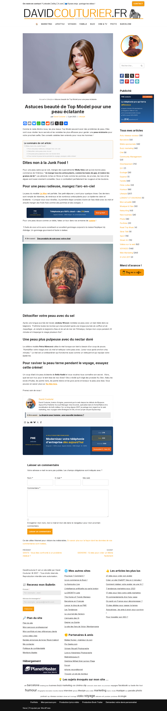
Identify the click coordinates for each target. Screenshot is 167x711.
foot (141, 685)
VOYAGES (72, 24)
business (53, 685)
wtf (103, 696)
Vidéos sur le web (127, 244)
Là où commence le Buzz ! (75, 580)
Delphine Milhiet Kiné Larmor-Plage (79, 661)
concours (90, 685)
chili (73, 685)
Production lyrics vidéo (69, 702)
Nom (30, 478)
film (137, 685)
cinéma (79, 685)
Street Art (124, 240)
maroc (109, 691)
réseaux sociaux (56, 696)
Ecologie (123, 172)
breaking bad (44, 685)
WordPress (45, 708)
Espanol (123, 177)
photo (139, 690)
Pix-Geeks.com (70, 644)
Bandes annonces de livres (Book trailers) (41, 640)
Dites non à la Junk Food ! (35, 146)
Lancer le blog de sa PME (75, 605)
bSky (54, 4)
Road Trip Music (127, 227)
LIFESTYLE (60, 24)
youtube (107, 696)
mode (114, 691)
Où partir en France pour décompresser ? (124, 601)
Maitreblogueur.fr (72, 657)
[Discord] (132, 81)
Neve (25, 708)
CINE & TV (102, 24)
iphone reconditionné (73, 669)
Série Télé (124, 231)
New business (126, 215)
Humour (123, 189)
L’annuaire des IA (71, 618)
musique (120, 690)
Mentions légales (30, 652)
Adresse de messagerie (32, 598)
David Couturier (60, 117)
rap (48, 696)
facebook (123, 685)
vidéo (80, 696)
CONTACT (138, 4)
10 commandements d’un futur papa (121, 597)
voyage (89, 696)
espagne (114, 685)
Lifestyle (50, 99)
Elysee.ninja (73, 4)
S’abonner (28, 609)
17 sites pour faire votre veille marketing (123, 593)
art (25, 685)
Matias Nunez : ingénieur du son (78, 640)
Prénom (26, 589)
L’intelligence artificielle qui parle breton (81, 588)
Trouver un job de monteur (76, 674)
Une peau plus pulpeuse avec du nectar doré (44, 154)
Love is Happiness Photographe (78, 653)
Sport (122, 236)
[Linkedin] (28, 422)
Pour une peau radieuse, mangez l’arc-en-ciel (44, 149)
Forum (67, 665)
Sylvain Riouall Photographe (76, 648)
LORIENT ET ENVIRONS (130, 198)
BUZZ (92, 24)
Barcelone (124, 140)
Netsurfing (124, 210)
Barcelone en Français (74, 601)
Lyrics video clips (30, 636)
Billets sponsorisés (128, 144)
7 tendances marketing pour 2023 (120, 588)
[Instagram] (25, 422)
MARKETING (46, 24)
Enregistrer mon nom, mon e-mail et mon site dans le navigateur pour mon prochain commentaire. (63, 524)
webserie (98, 696)
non (126, 691)
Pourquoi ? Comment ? (74, 576)
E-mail (58, 478)
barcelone (33, 685)
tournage (73, 696)
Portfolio (123, 223)
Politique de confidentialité (34, 648)
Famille (123, 181)
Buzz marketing (126, 148)
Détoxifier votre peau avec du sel (39, 151)
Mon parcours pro (48, 702)
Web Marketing (126, 253)
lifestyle (82, 690)
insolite (55, 691)
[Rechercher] (141, 65)
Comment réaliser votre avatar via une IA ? (124, 584)
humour (31, 690)
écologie (122, 696)
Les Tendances (70, 609)
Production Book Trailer (92, 702)
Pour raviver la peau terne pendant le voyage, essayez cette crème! (52, 156)
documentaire (106, 685)
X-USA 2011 (125, 257)
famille (133, 685)
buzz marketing (64, 685)
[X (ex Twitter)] (132, 76)
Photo (122, 219)
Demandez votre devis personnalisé (121, 702)
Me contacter (28, 644)
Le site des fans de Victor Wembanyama (81, 626)
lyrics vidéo (89, 691)
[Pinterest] (127, 81)
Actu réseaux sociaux (129, 135)
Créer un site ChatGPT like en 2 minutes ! (124, 580)
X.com (60, 4)
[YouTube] (137, 76)
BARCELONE (125, 24)
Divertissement (126, 164)
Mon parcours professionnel (35, 627)
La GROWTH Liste (72, 593)
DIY (121, 168)
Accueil (42, 99)
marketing (100, 690)
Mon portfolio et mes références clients (40, 631)
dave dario (97, 685)
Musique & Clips (126, 206)
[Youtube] (31, 422)
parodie (131, 690)
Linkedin (46, 4)
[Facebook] (41, 422)
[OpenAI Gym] (137, 81)
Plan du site (28, 623)
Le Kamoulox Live (72, 584)
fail (129, 685)
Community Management (130, 157)
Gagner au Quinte (72, 622)
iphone (75, 691)
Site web (86, 478)
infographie (41, 691)
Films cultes (125, 185)
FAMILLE (83, 24)
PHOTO (113, 24)
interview (68, 690)
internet (60, 691)
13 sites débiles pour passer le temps (122, 605)
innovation (49, 691)
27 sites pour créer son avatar (119, 576)
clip (84, 685)
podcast (44, 696)
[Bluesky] (35, 422)
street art (66, 696)
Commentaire (33, 488)
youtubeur (114, 696)
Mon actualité (126, 202)
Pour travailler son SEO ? (117, 617)
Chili (121, 152)
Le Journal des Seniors (74, 614)
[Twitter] (38, 422)
